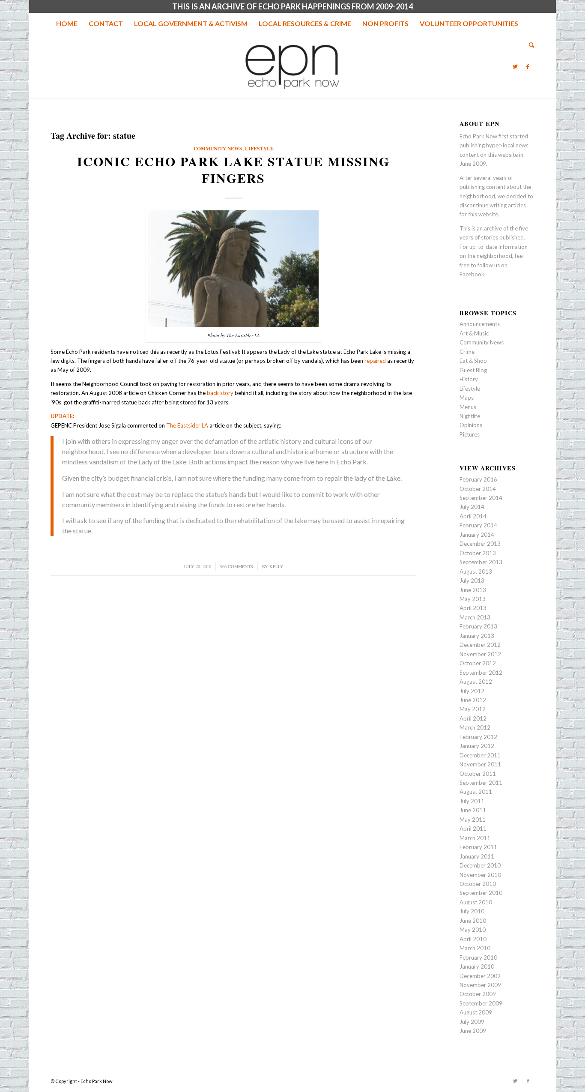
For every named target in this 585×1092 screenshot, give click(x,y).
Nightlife (470, 416)
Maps (467, 397)
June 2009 (473, 1030)
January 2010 (477, 966)
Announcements (480, 323)
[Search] (528, 45)
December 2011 (480, 755)
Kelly (276, 566)
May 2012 (473, 709)
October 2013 (478, 553)
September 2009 (481, 1003)
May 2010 (473, 929)
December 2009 (480, 975)
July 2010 (472, 911)
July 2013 (472, 580)
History (469, 379)
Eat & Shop (473, 360)
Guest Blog (473, 370)
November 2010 (480, 874)
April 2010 (473, 939)
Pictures (470, 434)
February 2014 (478, 525)
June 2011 (473, 810)
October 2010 (478, 883)
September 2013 (481, 562)
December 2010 (480, 865)
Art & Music (474, 333)
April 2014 (473, 516)
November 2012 (480, 654)
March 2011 (475, 838)
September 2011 (481, 782)
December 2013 (480, 543)
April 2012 (473, 718)
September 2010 (481, 892)
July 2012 (472, 691)
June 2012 (473, 700)
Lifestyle (259, 148)
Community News (218, 148)
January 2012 (477, 745)
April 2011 (473, 828)
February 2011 (478, 847)
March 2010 (475, 948)
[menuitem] (67, 23)
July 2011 (472, 801)
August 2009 (476, 1012)
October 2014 (478, 488)
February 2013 (478, 626)
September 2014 (481, 497)
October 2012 (478, 663)
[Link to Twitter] (515, 66)
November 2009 (480, 984)
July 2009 (472, 1021)
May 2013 (473, 598)
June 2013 (473, 589)
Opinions (471, 425)
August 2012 (476, 681)
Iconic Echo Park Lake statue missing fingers (233, 169)
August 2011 (476, 791)
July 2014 (472, 506)
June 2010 (473, 920)
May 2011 (473, 819)
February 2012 (478, 736)
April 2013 (473, 607)
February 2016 (478, 479)
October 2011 (478, 773)
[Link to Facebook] (528, 66)
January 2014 (477, 534)
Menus (468, 407)
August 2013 (476, 571)
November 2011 (480, 764)
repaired (375, 360)
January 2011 (477, 856)
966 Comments (236, 566)
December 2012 (480, 644)
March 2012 (475, 727)
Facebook (472, 274)
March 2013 (475, 617)
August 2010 (476, 902)
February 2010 (478, 957)
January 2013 (477, 635)
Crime (467, 351)
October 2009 (478, 993)
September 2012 (481, 672)
